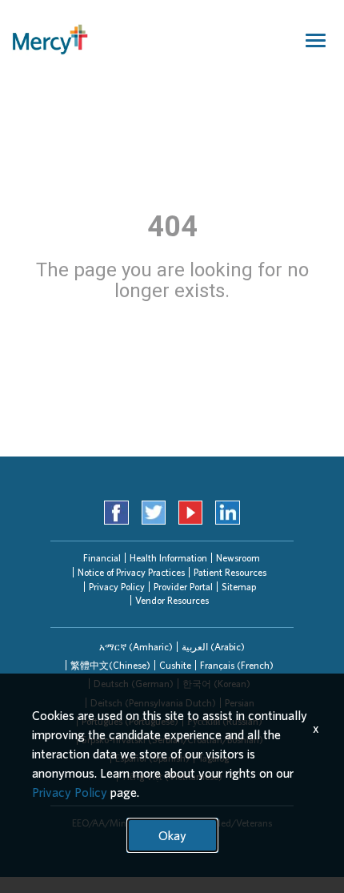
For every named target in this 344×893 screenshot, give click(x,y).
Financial (102, 558)
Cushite (175, 665)
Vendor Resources (172, 600)
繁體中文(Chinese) (110, 665)
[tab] (136, 647)
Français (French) (237, 665)
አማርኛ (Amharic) (136, 647)
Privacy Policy (117, 586)
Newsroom (238, 558)
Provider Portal (183, 586)
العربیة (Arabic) (213, 647)
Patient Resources (230, 572)
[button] (136, 647)
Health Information (168, 558)
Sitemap (239, 586)
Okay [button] (172, 835)
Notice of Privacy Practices (131, 572)
